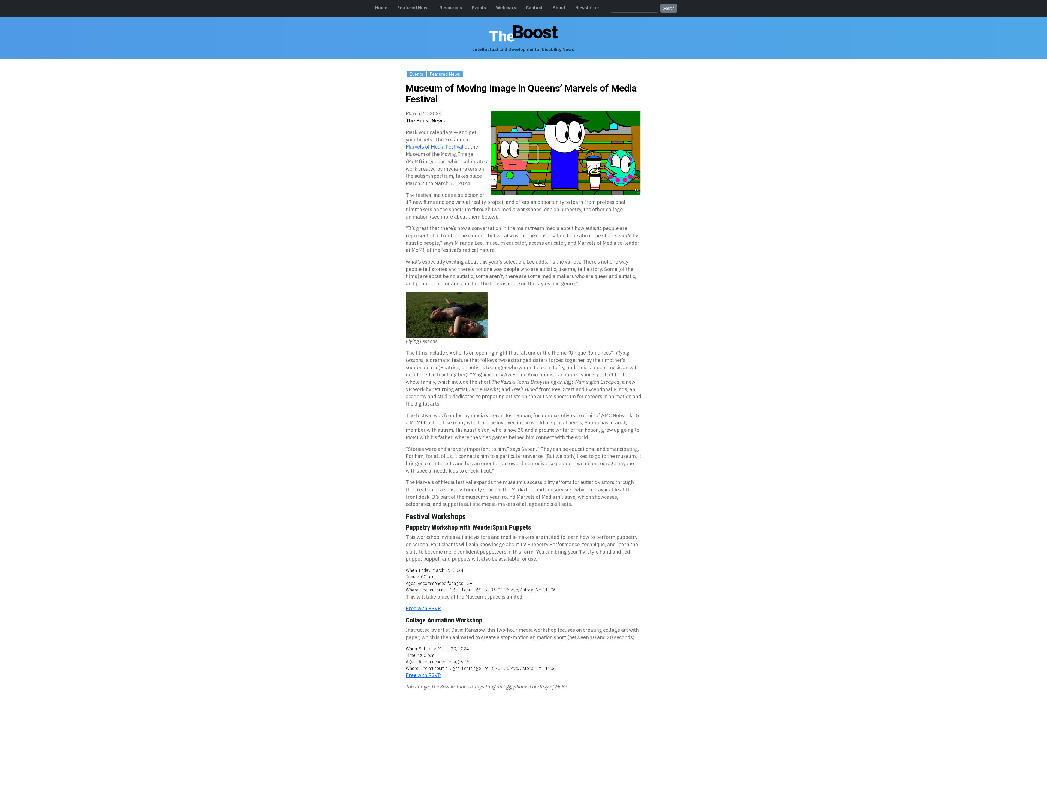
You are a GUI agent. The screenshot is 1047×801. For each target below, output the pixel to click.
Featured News (413, 7)
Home (381, 7)
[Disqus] (523, 716)
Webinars (506, 7)
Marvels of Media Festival (435, 146)
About (559, 7)
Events (479, 7)
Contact (534, 7)
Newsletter (587, 7)
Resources (451, 7)
